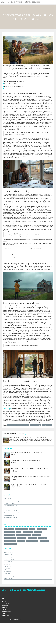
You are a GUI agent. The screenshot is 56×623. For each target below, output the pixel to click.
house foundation (44, 541)
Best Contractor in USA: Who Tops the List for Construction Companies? (29, 469)
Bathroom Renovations (10, 517)
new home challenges (35, 425)
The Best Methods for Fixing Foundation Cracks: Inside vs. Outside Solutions (28, 485)
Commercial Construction (11, 501)
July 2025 (7, 564)
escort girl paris (5, 615)
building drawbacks (46, 425)
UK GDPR (4, 609)
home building (21, 541)
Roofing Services (9, 515)
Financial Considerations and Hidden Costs (14, 81)
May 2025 (7, 569)
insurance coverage (10, 535)
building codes (38, 532)
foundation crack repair (32, 541)
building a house (11, 425)
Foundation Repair (9, 503)
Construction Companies (11, 510)
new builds (32, 529)
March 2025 (8, 573)
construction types (28, 532)
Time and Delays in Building (11, 83)
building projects (42, 538)
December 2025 (9, 552)
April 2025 (7, 571)
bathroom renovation (10, 541)
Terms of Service (6, 603)
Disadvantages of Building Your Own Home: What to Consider (28, 437)
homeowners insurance (10, 544)
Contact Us (4, 607)
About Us (4, 602)
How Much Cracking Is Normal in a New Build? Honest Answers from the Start (30, 477)
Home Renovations (10, 508)
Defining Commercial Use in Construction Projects (26, 452)
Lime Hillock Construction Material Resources (20, 2)
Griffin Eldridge (6, 33)
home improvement (42, 529)
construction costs (7, 408)
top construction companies (24, 535)
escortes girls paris (6, 611)
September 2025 (9, 559)
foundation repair (9, 529)
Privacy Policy (5, 605)
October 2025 (8, 557)
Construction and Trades (11, 513)
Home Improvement (10, 505)
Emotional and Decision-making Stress (13, 86)
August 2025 (8, 561)
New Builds (20, 33)
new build (18, 532)
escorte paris (5, 613)
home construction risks (23, 425)
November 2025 (9, 554)
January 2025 (8, 578)
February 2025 (9, 576)
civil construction (32, 538)
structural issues (37, 535)
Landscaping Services (10, 520)
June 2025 (7, 566)
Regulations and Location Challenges (13, 89)
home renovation (22, 538)
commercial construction (21, 529)
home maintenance (9, 532)
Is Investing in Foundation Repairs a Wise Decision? (26, 460)
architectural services (10, 538)
